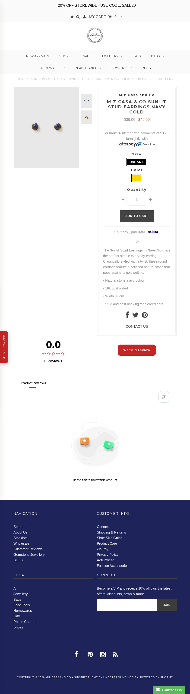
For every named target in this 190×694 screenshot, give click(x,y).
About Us (20, 532)
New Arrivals (37, 56)
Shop (64, 56)
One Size (137, 162)
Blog (146, 68)
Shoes (18, 627)
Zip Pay (102, 549)
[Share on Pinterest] (145, 316)
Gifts (17, 616)
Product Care (107, 543)
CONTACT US (137, 326)
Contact (103, 527)
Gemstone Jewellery (29, 554)
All (15, 588)
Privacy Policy (108, 554)
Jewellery (109, 56)
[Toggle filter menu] (163, 397)
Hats (137, 56)
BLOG (18, 560)
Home (21, 79)
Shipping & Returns (111, 532)
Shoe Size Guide (109, 538)
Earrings (37, 79)
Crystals (119, 68)
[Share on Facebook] (127, 316)
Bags (155, 56)
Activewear (105, 560)
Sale (87, 56)
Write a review (136, 350)
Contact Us (171, 690)
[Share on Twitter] (135, 316)
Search (18, 527)
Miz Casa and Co (58, 677)
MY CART (103, 17)
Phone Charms (24, 622)
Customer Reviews (28, 549)
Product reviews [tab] (32, 383)
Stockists (20, 538)
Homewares (49, 68)
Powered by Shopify (156, 677)
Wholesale (21, 543)
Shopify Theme (86, 677)
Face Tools (21, 605)
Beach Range (86, 68)
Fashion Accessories (113, 566)
